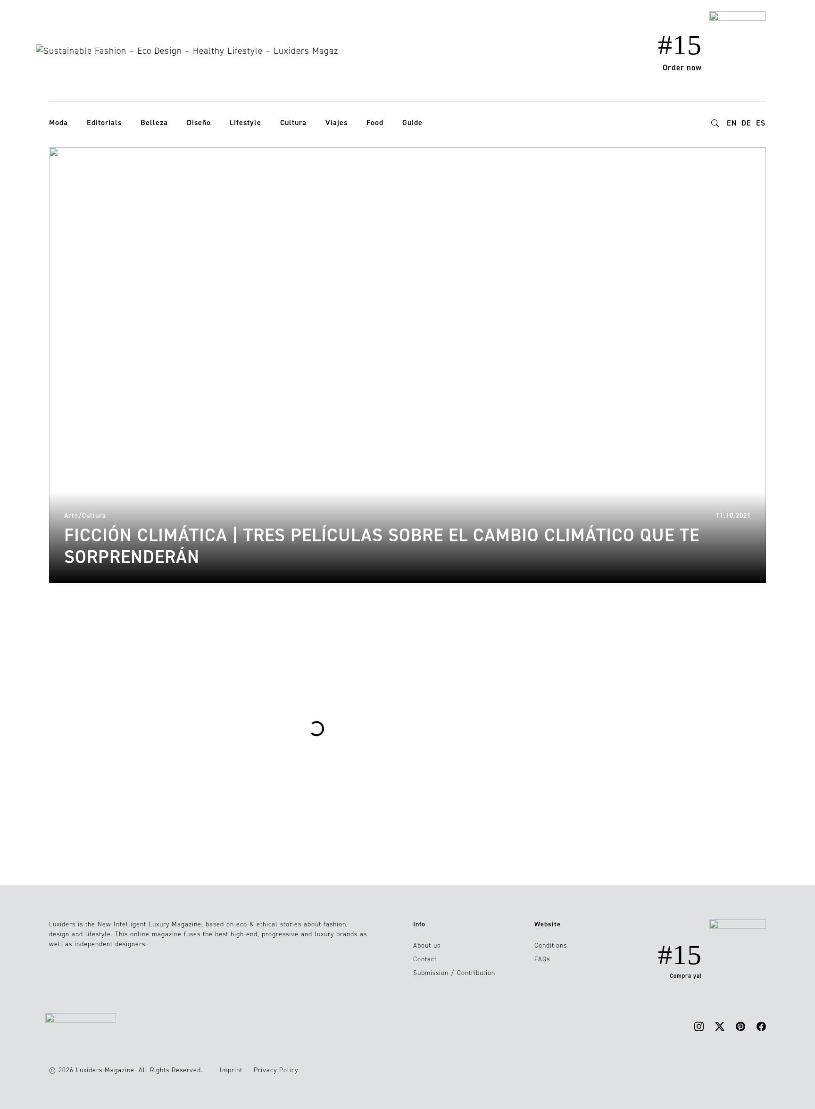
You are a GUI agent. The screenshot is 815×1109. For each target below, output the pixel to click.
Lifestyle (245, 122)
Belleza (154, 122)
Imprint (231, 1070)
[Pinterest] (740, 1025)
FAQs (542, 959)
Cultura (293, 122)
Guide (412, 122)
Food (374, 122)
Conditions (550, 945)
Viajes (336, 122)
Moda (58, 122)
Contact (425, 959)
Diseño (199, 122)
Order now (682, 67)
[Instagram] (699, 1025)
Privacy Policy (276, 1070)
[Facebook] (761, 1025)
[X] (719, 1025)
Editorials (104, 122)
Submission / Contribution (454, 972)
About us (427, 945)
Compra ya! (686, 976)
